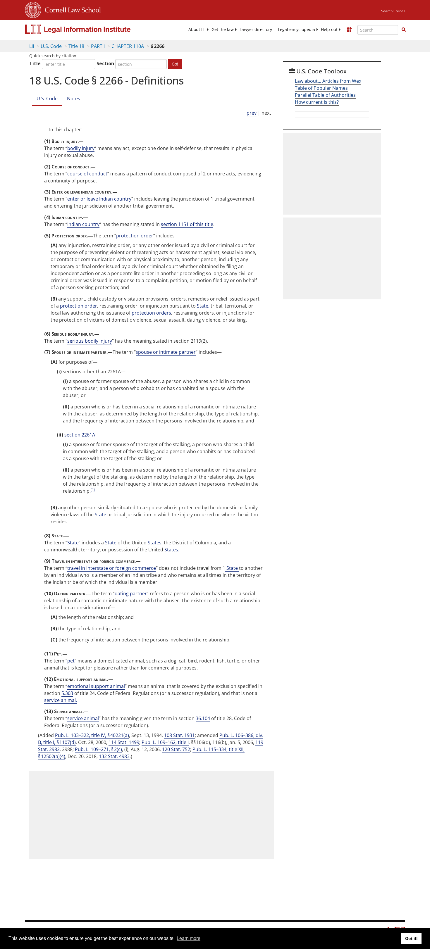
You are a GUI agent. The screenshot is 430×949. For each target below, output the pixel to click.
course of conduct (87, 173)
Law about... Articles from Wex (328, 81)
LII (31, 46)
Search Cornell (393, 10)
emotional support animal (96, 686)
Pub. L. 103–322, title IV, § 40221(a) (92, 735)
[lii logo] (90, 29)
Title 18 (76, 46)
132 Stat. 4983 (114, 756)
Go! (175, 64)
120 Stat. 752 (176, 749)
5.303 (67, 693)
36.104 (203, 718)
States (154, 542)
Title (35, 63)
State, (202, 306)
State (100, 514)
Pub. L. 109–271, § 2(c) (98, 749)
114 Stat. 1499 (124, 742)
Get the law (222, 29)
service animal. (60, 700)
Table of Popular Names (321, 88)
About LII (197, 29)
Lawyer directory (256, 29)
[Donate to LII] (349, 29)
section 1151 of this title (187, 224)
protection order (134, 235)
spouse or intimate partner (166, 352)
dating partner (131, 593)
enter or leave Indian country (99, 199)
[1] (93, 489)
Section (105, 63)
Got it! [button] (411, 938)
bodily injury (80, 148)
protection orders (151, 313)
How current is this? (317, 102)
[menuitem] (197, 29)
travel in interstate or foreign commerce (111, 568)
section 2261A (79, 435)
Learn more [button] (188, 938)
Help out (329, 29)
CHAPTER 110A (127, 46)
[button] (404, 29)
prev (252, 113)
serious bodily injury (89, 341)
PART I (98, 46)
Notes (73, 98)
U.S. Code (51, 46)
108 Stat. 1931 (179, 735)
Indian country (83, 224)
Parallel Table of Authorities (325, 95)
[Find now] (403, 29)
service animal (83, 718)
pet (71, 661)
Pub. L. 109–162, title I (165, 742)
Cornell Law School (71, 9)
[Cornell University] (33, 9)
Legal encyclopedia (296, 29)
